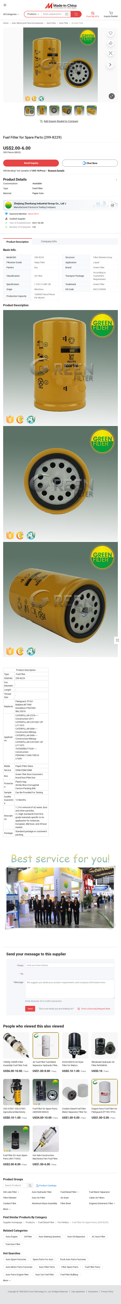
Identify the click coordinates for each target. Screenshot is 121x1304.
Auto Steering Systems (50, 1236)
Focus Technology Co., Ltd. (40, 1291)
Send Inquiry (31, 163)
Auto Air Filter (38, 1197)
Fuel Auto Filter (13, 1244)
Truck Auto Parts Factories (73, 1259)
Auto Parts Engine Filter (17, 1274)
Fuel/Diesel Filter (68, 1191)
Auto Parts (51, 23)
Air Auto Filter (77, 23)
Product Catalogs (47, 1185)
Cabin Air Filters (96, 1197)
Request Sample (56, 170)
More (6, 1280)
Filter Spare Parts (69, 1266)
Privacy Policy (107, 1291)
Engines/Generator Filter (101, 1203)
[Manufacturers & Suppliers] (60, 5)
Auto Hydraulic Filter (42, 1191)
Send (30, 1008)
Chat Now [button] (91, 163)
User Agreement (78, 1291)
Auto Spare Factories (16, 1259)
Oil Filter (28, 1236)
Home (5, 23)
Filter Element (9, 1197)
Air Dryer (64, 1197)
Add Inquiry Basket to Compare (61, 121)
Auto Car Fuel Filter (44, 1274)
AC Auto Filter (98, 1236)
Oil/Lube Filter (10, 1191)
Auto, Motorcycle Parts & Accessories (27, 23)
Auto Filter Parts (47, 1266)
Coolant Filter (9, 1203)
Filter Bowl (65, 1203)
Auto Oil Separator (76, 1236)
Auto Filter (63, 23)
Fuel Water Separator (99, 1191)
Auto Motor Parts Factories (19, 1266)
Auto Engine (11, 1236)
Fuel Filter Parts (92, 1266)
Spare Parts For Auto (43, 1259)
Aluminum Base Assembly (44, 1203)
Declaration (93, 1291)
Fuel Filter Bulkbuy (69, 1274)
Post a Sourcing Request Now (94, 1008)
